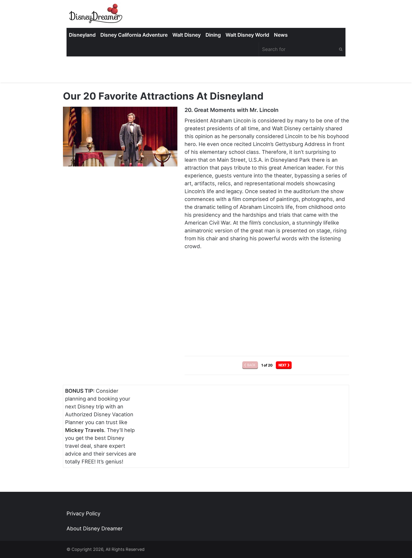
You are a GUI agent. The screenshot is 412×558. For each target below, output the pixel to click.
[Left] (250, 365)
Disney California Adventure (134, 35)
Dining (213, 35)
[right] (283, 365)
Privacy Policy (83, 513)
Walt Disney (186, 35)
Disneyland (82, 35)
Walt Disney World (247, 35)
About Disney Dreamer (95, 528)
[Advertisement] (267, 306)
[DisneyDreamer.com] (96, 15)
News (281, 35)
